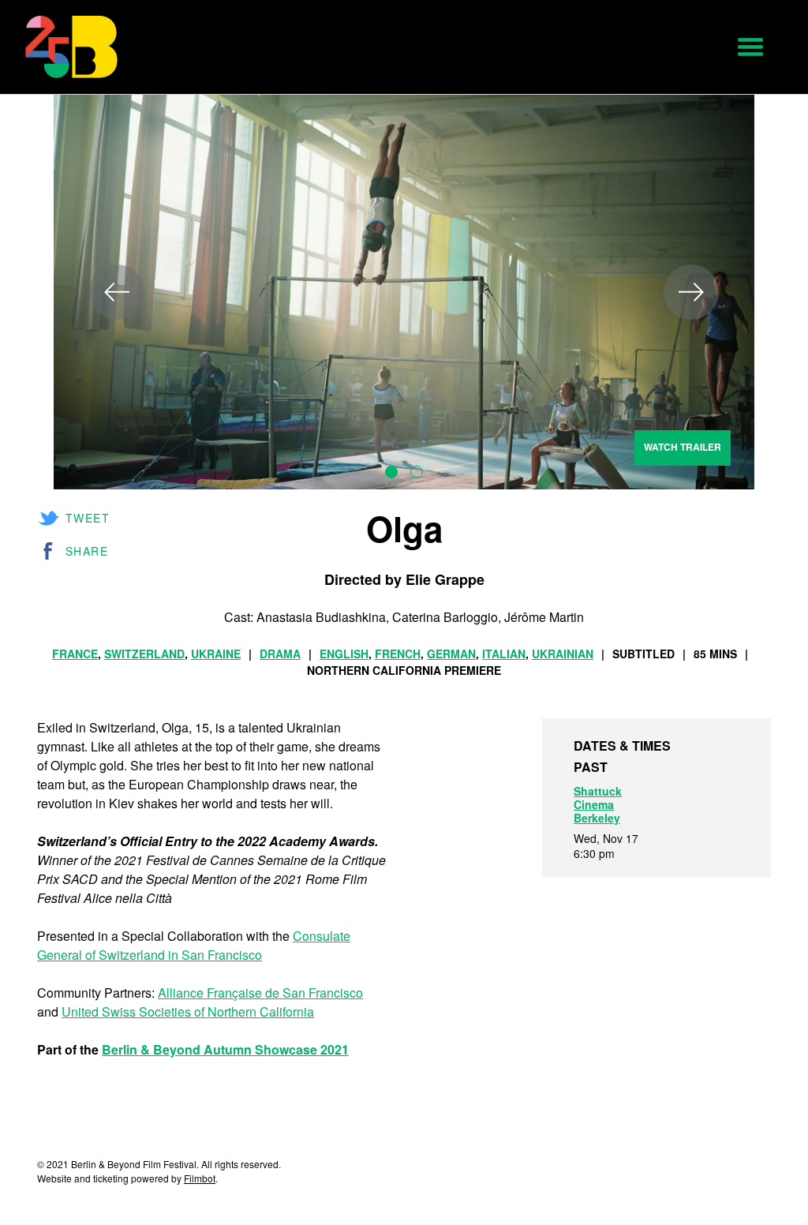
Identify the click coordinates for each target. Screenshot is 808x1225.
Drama (280, 653)
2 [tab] (416, 472)
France (75, 653)
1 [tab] (391, 472)
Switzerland (144, 653)
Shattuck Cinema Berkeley (598, 804)
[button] (750, 47)
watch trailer (682, 447)
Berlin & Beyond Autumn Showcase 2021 (225, 1049)
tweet (87, 518)
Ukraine (216, 653)
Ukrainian (562, 653)
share (86, 551)
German (451, 653)
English (344, 653)
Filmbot (199, 1178)
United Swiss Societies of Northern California (188, 1011)
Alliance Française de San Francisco (260, 992)
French (398, 653)
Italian (504, 653)
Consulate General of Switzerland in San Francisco (193, 945)
